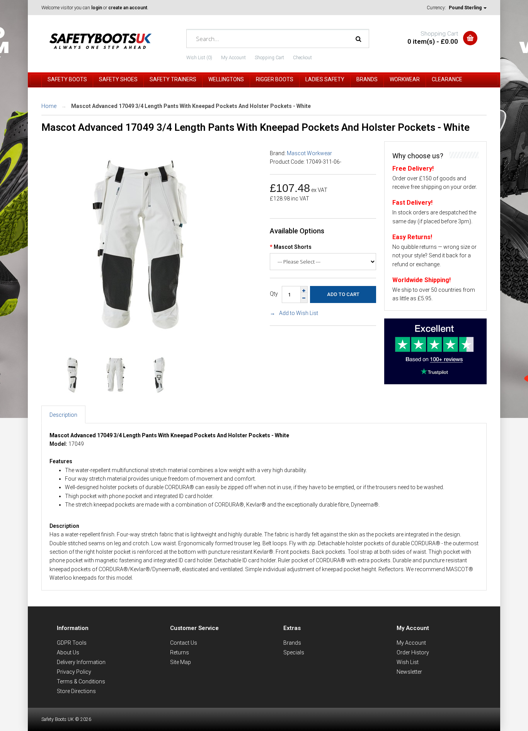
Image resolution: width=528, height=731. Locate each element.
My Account (233, 57)
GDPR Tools (72, 643)
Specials (293, 652)
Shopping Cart (269, 57)
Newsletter (409, 672)
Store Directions (76, 691)
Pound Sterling (466, 7)
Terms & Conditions (81, 681)
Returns (179, 652)
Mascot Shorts (293, 247)
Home (48, 106)
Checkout (302, 57)
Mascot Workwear (309, 153)
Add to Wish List (298, 313)
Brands (292, 643)
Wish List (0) (199, 57)
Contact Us (183, 643)
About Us (68, 652)
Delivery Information (81, 662)
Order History (413, 652)
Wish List (408, 662)
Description (63, 415)
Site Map (180, 662)
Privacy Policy (74, 672)
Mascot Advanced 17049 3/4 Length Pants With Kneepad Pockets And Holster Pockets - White (191, 106)
